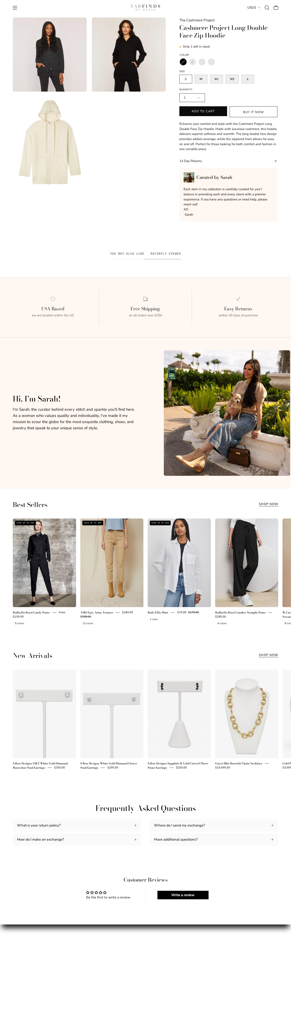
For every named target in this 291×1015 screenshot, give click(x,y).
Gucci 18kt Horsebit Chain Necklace (238, 763)
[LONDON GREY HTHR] (211, 61)
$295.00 (112, 768)
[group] (145, 572)
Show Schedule (25, 956)
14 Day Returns (190, 161)
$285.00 (220, 617)
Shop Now (268, 504)
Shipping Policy (94, 948)
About (18, 948)
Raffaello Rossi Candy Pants (31, 612)
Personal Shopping (28, 963)
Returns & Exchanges (98, 956)
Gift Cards (21, 970)
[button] (266, 7)
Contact (87, 963)
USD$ (251, 7)
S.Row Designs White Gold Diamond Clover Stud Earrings (108, 765)
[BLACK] (183, 61)
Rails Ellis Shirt (158, 612)
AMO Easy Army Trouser (96, 612)
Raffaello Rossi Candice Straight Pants (240, 612)
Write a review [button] (182, 895)
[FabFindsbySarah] (145, 7)
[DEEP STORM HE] (192, 61)
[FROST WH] (202, 61)
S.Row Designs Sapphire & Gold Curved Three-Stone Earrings (178, 765)
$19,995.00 (222, 768)
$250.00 (59, 768)
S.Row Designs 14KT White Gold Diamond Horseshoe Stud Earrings (40, 765)
